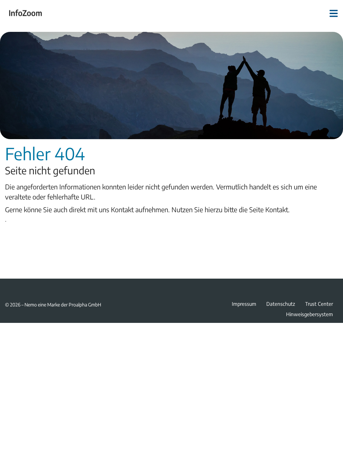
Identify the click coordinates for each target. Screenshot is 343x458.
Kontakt (276, 209)
